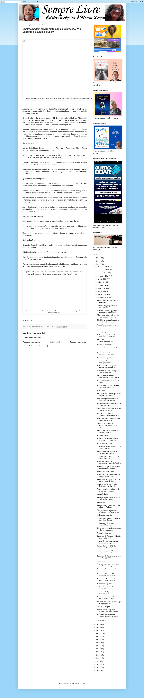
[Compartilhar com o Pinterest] (66, 327)
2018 (98, 640)
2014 (98, 652)
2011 (98, 661)
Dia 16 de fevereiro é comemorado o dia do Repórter (109, 462)
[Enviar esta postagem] (53, 326)
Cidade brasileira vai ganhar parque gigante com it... (107, 367)
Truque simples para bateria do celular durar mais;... (108, 490)
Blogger (82, 683)
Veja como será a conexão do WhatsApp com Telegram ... (108, 511)
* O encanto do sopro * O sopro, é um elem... (108, 457)
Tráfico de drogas (103, 607)
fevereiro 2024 (103, 297)
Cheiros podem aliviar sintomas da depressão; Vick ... (108, 475)
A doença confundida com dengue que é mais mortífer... (108, 331)
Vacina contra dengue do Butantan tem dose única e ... (108, 611)
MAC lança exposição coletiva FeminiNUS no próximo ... (108, 321)
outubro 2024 (103, 273)
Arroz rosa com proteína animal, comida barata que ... (108, 431)
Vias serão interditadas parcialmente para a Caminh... (109, 376)
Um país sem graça (104, 533)
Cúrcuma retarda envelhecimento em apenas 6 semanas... (109, 598)
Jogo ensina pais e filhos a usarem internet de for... (106, 552)
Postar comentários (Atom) (38, 346)
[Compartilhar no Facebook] (64, 327)
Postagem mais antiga (78, 342)
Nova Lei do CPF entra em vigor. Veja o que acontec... (109, 419)
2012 (98, 658)
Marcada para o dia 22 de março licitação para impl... (109, 603)
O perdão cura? (103, 435)
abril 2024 (101, 291)
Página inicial (55, 342)
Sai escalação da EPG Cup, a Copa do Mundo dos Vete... (107, 547)
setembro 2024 (103, 276)
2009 (98, 667)
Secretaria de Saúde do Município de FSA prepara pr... (109, 409)
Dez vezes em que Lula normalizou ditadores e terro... (108, 414)
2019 (98, 636)
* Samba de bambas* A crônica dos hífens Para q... (108, 519)
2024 (98, 264)
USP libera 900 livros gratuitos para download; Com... (108, 386)
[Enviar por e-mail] (57, 327)
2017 (98, 643)
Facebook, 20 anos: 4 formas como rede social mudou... (107, 575)
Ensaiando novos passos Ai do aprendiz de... (109, 447)
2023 (98, 624)
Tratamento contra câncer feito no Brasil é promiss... (109, 349)
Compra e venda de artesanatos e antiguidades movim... (108, 467)
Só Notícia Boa (28, 321)
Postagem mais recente (31, 342)
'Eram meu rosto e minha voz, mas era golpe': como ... (108, 316)
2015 (98, 649)
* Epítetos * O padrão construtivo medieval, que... (109, 593)
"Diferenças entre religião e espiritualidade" (107, 306)
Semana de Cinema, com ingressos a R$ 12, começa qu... (107, 425)
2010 (98, 664)
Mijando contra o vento (105, 471)
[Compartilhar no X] (62, 327)
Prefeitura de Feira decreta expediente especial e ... (107, 570)
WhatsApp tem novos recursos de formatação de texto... (109, 326)
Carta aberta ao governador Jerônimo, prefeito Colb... (107, 485)
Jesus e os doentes (104, 561)
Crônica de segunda (104, 358)
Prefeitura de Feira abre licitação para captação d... (109, 537)
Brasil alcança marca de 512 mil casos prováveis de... (108, 480)
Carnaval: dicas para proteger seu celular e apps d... (108, 542)
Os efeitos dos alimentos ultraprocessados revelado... (108, 615)
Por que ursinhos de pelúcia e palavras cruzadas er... (108, 452)
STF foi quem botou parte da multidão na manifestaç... (107, 336)
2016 (98, 646)
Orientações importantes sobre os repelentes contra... (109, 404)
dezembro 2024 (103, 267)
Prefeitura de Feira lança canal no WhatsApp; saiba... (109, 557)
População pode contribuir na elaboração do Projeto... (107, 399)
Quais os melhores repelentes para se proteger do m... (108, 580)
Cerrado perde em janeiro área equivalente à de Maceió (108, 311)
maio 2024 (102, 288)
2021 (98, 630)
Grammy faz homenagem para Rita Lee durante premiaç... (108, 565)
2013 (98, 655)
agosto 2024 (102, 279)
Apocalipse (101, 502)
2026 (98, 258)
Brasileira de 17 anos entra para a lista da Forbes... (108, 506)
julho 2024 (102, 282)
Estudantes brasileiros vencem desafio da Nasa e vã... (108, 354)
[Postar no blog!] (59, 327)
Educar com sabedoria (105, 345)
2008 (98, 670)
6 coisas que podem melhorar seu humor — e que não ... (108, 439)
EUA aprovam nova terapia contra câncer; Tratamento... (109, 394)
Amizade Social (102, 494)
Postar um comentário (33, 337)
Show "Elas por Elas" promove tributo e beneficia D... (108, 341)
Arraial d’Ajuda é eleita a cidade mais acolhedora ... (108, 498)
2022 (98, 627)
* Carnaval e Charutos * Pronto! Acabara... (107, 524)
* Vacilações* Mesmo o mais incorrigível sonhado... (107, 362)
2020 (98, 633)
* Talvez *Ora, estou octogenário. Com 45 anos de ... (109, 372)
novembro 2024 (103, 270)
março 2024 (102, 294)
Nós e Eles (101, 391)
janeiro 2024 (102, 620)
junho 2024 (102, 285)
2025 (98, 261)
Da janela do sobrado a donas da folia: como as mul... (109, 529)
